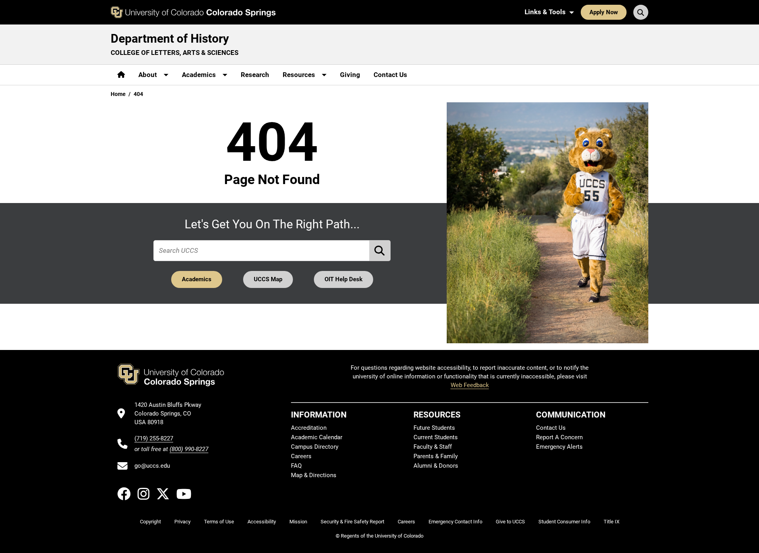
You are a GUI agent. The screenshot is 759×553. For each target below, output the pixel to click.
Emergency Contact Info (455, 522)
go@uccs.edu (152, 465)
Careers (301, 456)
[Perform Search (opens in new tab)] (380, 250)
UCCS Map (268, 279)
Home (118, 94)
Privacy (182, 522)
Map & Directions (313, 475)
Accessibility (261, 522)
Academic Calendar (316, 437)
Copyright (150, 522)
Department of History (170, 38)
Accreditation (309, 427)
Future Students (434, 427)
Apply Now (603, 12)
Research (255, 75)
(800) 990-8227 (189, 449)
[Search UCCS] (640, 12)
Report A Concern (559, 437)
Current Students (435, 437)
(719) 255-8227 (153, 438)
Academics (196, 279)
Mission (298, 522)
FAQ (296, 465)
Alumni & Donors (435, 465)
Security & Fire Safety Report (352, 522)
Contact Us (390, 75)
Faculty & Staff (432, 446)
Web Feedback (470, 385)
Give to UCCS (510, 522)
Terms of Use (219, 522)
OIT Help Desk (344, 279)
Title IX (611, 522)
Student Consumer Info (564, 522)
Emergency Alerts (559, 446)
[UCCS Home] (193, 12)
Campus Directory (314, 446)
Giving (350, 75)
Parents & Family (435, 456)
